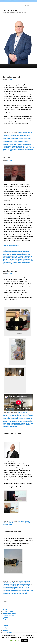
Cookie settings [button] (14, 640)
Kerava (4, 137)
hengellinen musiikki (21, 134)
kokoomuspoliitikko (7, 141)
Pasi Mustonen (10, 9)
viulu (22, 262)
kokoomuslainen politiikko (22, 140)
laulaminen (5, 143)
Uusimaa (27, 147)
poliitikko (20, 144)
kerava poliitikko (11, 137)
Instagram (5, 627)
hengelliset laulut (15, 135)
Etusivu (5, 66)
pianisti (10, 260)
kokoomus (12, 140)
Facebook (5, 625)
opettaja (5, 144)
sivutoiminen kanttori (24, 260)
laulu (10, 143)
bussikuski (20, 581)
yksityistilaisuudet (12, 150)
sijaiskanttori (21, 146)
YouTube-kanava (7, 632)
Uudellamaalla (20, 147)
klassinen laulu (22, 138)
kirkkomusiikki (14, 138)
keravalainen (19, 137)
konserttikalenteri (22, 257)
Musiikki (6, 157)
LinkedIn (5, 629)
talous (12, 147)
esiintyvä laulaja (25, 251)
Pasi (9, 132)
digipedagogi (21, 521)
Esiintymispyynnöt (11, 270)
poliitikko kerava (27, 144)
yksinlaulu (5, 150)
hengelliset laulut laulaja (25, 135)
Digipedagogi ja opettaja (13, 433)
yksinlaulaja (30, 149)
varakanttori (19, 149)
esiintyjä (25, 132)
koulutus (15, 141)
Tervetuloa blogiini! (11, 77)
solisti (8, 147)
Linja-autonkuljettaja (12, 531)
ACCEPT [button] (24, 640)
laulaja (27, 141)
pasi (8, 144)
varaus (24, 149)
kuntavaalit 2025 (22, 141)
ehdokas (20, 132)
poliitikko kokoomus (8, 146)
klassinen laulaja (23, 256)
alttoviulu (20, 250)
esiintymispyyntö (16, 251)
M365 (13, 143)
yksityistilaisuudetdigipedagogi (19, 593)
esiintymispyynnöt (7, 251)
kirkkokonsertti (6, 138)
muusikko (27, 143)
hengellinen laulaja (11, 134)
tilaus (15, 147)
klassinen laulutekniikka (11, 257)
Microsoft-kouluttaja (20, 143)
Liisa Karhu (14, 259)
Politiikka (5, 617)
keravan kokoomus (27, 137)
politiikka (15, 146)
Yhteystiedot (6, 619)
